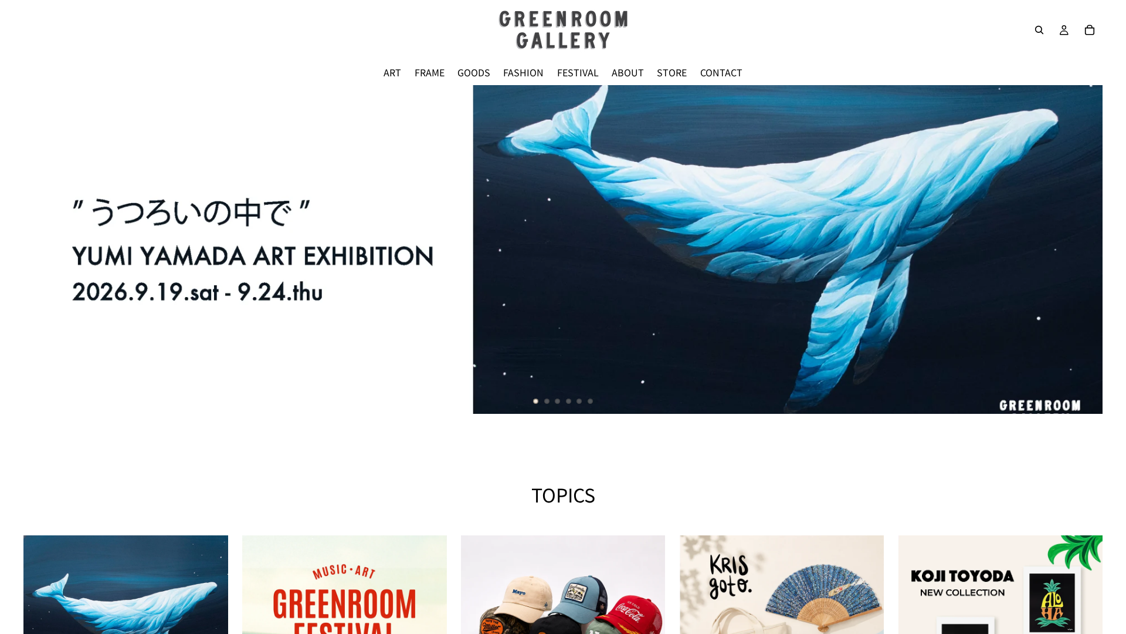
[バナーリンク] (563, 249)
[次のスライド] (1084, 249)
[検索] (1039, 30)
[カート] (1090, 30)
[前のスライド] (42, 249)
